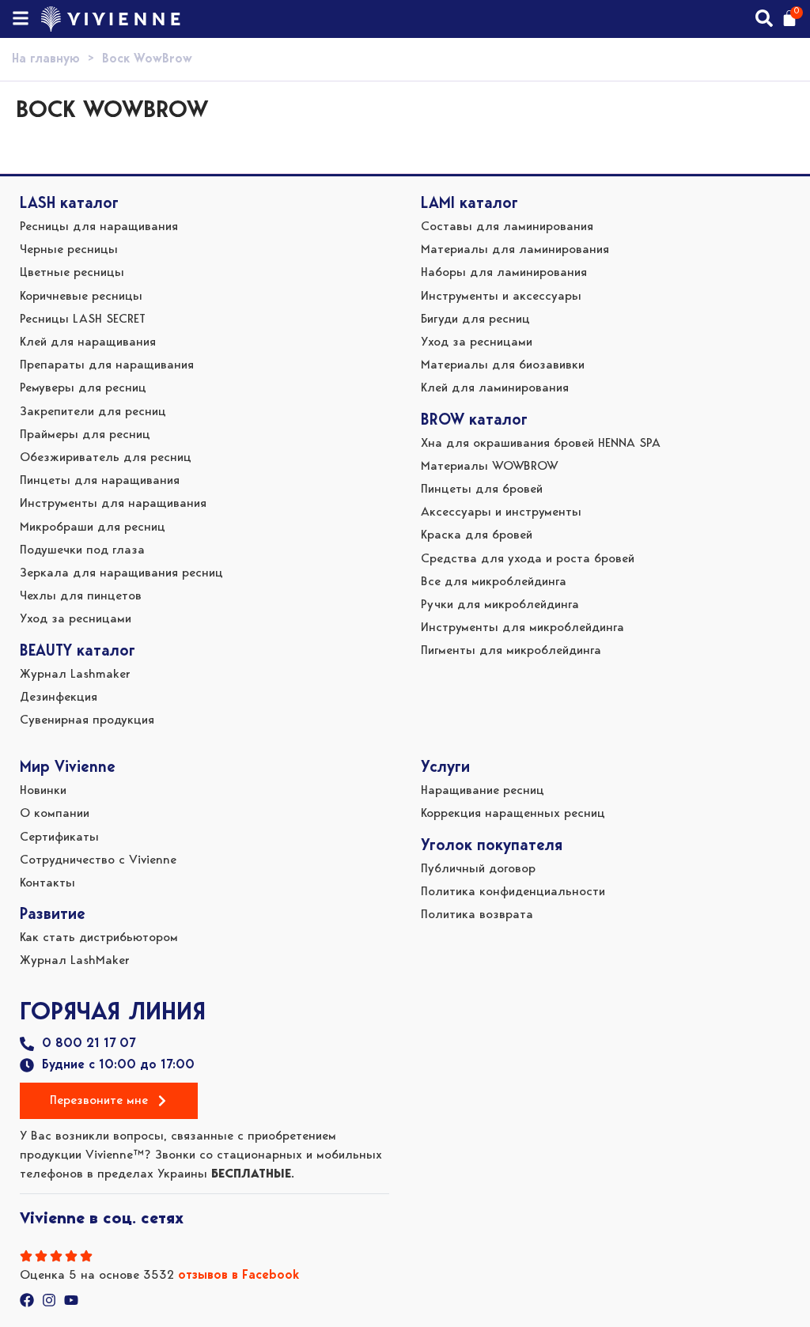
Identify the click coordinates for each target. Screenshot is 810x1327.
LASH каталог (69, 204)
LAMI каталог (469, 204)
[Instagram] (49, 1300)
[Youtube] (71, 1300)
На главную (46, 59)
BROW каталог (474, 421)
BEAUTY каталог (77, 652)
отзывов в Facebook (238, 1275)
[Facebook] (27, 1300)
